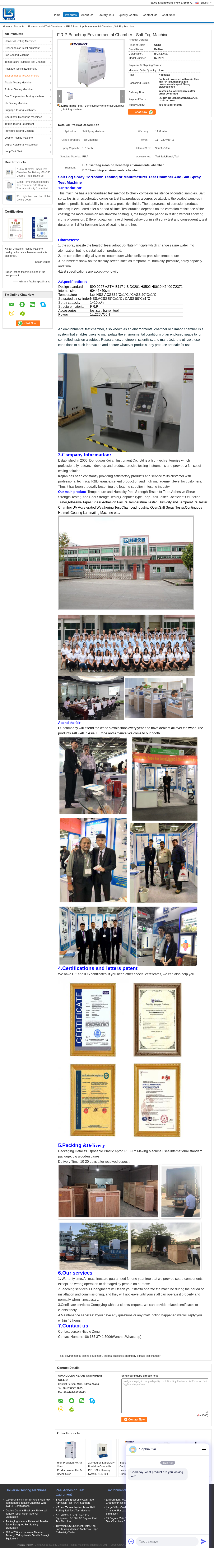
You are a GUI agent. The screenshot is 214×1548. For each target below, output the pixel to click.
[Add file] (131, 1541)
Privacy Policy (25, 1544)
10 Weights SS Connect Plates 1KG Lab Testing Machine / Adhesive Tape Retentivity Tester (77, 1529)
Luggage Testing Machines (20, 110)
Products (71, 15)
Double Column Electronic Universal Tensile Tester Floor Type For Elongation (26, 1513)
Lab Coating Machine (17, 55)
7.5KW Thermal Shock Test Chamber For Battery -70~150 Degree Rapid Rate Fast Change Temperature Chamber (33, 176)
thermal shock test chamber (119, 1355)
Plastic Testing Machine (18, 82)
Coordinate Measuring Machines (23, 117)
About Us (87, 15)
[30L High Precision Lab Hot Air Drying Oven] (10, 197)
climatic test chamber (148, 1355)
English (205, 2)
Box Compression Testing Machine (24, 96)
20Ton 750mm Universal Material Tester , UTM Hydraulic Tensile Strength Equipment (28, 1535)
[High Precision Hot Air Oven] (70, 1450)
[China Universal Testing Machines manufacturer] (10, 14)
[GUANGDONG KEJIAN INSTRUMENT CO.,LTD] (59, 96)
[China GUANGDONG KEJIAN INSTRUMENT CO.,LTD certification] (15, 227)
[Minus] (203, 1449)
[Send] (203, 1541)
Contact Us (150, 15)
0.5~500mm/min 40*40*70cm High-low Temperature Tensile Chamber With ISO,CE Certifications (28, 1502)
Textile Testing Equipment (19, 124)
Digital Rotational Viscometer (21, 144)
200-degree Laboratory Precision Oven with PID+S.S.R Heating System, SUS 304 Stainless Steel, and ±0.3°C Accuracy (101, 1472)
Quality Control (128, 15)
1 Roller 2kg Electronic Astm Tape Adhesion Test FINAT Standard (75, 1501)
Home (57, 15)
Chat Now (168, 14)
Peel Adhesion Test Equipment (22, 48)
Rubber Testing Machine (19, 89)
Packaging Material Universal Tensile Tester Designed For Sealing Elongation (27, 1524)
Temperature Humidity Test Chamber (25, 61)
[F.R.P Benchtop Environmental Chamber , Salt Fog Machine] (91, 63)
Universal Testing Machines (20, 41)
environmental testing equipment (83, 1355)
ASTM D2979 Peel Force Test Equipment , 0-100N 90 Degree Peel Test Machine (76, 1518)
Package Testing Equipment (21, 68)
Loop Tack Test (13, 151)
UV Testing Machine (16, 103)
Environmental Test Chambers (45, 26)
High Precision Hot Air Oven (69, 1464)
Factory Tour (106, 15)
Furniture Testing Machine (19, 130)
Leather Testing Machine (19, 137)
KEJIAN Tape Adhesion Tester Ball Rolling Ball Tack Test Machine (75, 1509)
